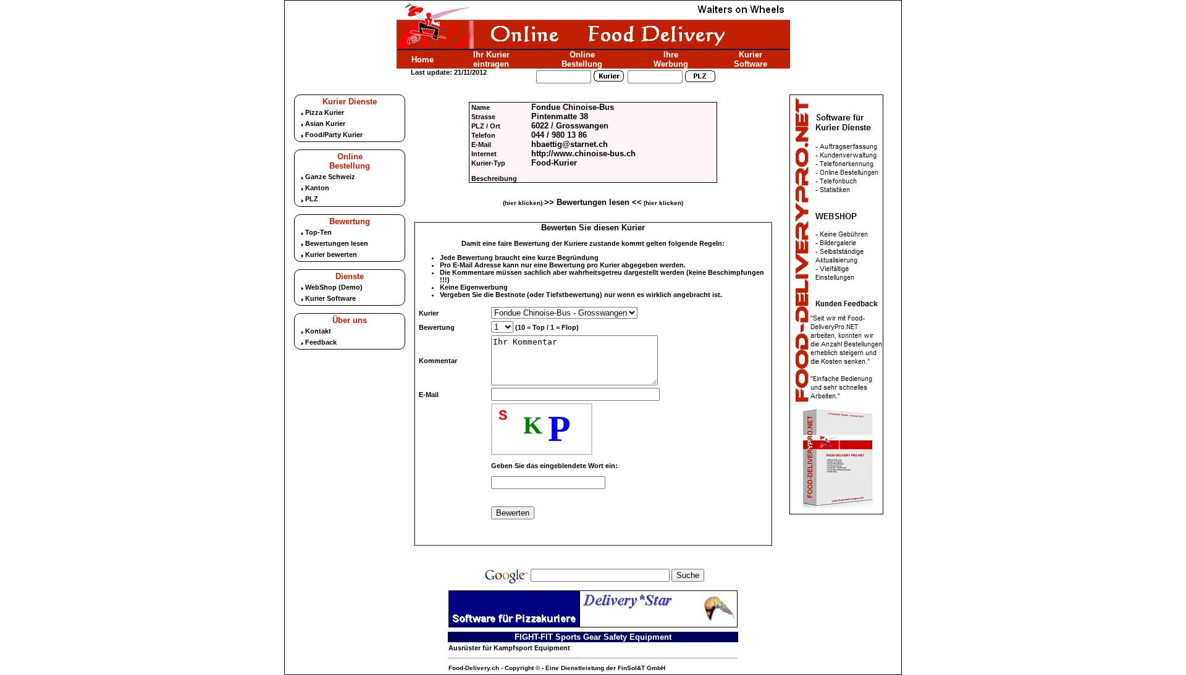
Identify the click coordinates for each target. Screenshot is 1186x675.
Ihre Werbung (671, 59)
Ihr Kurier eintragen (491, 59)
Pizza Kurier (324, 112)
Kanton (317, 187)
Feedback (321, 342)
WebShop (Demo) (334, 287)
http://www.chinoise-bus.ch (583, 153)
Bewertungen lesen (336, 243)
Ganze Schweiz (330, 176)
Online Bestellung (581, 59)
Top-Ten (318, 232)
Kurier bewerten (331, 254)
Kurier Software (750, 59)
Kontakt (318, 331)
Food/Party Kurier (334, 134)
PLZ (311, 199)
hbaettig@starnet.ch (569, 144)
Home (422, 59)
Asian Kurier (325, 123)
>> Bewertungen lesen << (593, 202)
